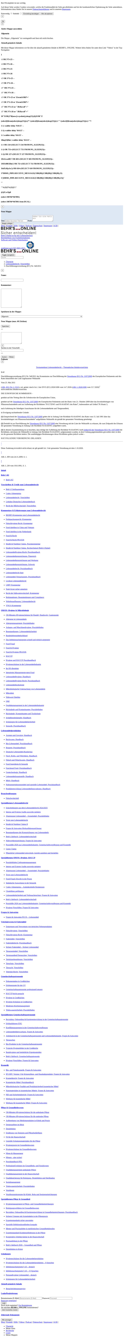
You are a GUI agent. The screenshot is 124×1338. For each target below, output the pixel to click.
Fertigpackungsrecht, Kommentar (18, 519)
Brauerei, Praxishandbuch (16, 748)
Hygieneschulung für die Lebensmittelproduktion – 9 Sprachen (30, 1263)
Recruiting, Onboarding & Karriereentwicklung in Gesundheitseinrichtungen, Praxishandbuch (42, 1212)
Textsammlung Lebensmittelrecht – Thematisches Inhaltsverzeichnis (62, 367)
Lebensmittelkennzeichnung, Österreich (21, 556)
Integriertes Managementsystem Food (20, 673)
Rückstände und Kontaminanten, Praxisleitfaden (24, 709)
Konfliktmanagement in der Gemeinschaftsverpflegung (27, 1028)
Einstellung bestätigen (31, 14)
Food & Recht (11, 536)
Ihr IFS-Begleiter (12, 668)
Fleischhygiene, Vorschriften (17, 931)
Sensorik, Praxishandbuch (16, 726)
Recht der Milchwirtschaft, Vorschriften (21, 506)
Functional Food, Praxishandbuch (19, 768)
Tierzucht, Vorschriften (14, 968)
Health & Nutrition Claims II (17, 824)
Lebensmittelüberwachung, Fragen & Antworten (24, 1032)
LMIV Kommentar (13, 585)
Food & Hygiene (12, 648)
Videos (21, 226)
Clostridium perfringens (15, 891)
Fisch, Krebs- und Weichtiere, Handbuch (21, 756)
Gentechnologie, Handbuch (16, 772)
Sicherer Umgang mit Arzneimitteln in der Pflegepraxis (27, 1216)
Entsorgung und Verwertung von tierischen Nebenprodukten (29, 927)
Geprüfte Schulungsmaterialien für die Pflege (23, 1141)
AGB (55, 226)
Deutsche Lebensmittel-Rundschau (19, 752)
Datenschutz (37, 226)
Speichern (5, 326)
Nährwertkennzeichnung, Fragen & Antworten (24, 841)
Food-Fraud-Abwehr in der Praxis (19, 879)
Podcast (29, 226)
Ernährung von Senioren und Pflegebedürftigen (24, 1133)
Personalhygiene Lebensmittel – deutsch (21, 1275)
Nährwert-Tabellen (13, 697)
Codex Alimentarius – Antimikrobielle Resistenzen (25, 887)
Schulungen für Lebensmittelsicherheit (20, 722)
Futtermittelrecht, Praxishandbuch (18, 943)
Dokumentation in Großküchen (18, 981)
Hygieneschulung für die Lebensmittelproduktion (24, 1259)
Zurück (4, 357)
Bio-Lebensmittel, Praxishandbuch (19, 744)
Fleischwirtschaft (12, 798)
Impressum (66, 9)
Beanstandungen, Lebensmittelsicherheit (21, 631)
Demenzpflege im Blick (15, 1125)
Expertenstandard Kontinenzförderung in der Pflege (25, 1233)
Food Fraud (10, 644)
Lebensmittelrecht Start (14, 573)
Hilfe (16, 226)
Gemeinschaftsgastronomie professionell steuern (24, 989)
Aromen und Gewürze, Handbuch (19, 735)
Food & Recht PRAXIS (15, 540)
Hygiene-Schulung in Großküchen (19, 1002)
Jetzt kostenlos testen (10, 1310)
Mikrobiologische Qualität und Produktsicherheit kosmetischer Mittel (32, 1086)
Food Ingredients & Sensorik (17, 764)
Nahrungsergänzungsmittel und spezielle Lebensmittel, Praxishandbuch (33, 785)
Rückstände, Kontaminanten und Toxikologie (23, 714)
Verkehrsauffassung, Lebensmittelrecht (20, 601)
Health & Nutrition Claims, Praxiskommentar (23, 544)
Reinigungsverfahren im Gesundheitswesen (22, 1208)
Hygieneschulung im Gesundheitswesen (21, 1149)
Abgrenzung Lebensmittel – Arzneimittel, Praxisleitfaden (27, 816)
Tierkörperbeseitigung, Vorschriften (19, 959)
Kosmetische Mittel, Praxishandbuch (20, 1082)
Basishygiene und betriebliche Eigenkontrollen (23, 1052)
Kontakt (9, 226)
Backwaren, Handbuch (14, 739)
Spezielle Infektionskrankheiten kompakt (21, 1225)
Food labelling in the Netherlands (18, 532)
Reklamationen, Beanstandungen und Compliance (25, 597)
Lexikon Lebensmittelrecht (16, 581)
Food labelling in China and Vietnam (20, 527)
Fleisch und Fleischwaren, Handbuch (20, 760)
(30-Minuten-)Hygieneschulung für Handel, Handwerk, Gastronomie (32, 615)
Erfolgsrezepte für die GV (16, 985)
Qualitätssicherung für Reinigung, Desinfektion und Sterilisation (30, 1178)
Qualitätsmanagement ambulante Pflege (21, 1170)
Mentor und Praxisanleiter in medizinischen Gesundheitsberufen (30, 1229)
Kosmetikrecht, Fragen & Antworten (20, 1078)
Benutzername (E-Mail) (10, 1298)
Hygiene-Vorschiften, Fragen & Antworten (22, 908)
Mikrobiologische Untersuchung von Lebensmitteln (25, 689)
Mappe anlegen (7, 223)
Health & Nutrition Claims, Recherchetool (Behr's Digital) (28, 548)
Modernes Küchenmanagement (18, 1006)
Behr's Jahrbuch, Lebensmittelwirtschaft (21, 837)
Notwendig (5, 14)
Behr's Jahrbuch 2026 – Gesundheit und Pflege (24, 1245)
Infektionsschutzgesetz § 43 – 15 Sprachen (22, 1271)
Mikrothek (10, 693)
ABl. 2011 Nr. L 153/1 (10, 387)
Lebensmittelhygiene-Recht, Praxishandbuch (23, 552)
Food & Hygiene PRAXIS (16, 652)
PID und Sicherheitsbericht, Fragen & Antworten (24, 1095)
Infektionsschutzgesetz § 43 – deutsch (20, 1267)
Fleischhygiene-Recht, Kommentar (19, 523)
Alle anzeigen (6, 1320)
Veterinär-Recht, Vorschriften (17, 972)
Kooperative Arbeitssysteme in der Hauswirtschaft (25, 1237)
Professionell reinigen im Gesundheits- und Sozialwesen (27, 1166)
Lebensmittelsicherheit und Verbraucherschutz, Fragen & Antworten (32, 895)
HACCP (9, 656)
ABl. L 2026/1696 (80, 387)
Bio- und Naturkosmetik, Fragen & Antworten (23, 1070)
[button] (62, 470)
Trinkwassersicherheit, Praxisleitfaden (20, 1010)
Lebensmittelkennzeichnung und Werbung (22, 560)
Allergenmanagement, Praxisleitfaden (20, 623)
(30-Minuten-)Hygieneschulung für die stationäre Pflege (27, 1116)
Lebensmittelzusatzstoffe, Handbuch (20, 776)
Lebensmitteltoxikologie (15, 685)
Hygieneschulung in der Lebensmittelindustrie (23, 664)
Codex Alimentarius (13, 493)
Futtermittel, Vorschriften (15, 939)
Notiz (30, 221)
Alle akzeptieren (47, 14)
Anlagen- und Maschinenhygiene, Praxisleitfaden (24, 627)
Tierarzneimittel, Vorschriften (17, 951)
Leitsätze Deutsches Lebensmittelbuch (20, 502)
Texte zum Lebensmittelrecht (17, 820)
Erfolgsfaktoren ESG (14, 1024)
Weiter (11, 357)
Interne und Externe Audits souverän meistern (23, 812)
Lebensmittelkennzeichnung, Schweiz (20, 564)
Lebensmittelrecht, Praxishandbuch (19, 569)
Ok (3, 21)
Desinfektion (11, 1129)
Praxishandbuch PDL (14, 1162)
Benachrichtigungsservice (15, 1289)
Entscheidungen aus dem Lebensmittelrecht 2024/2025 (27, 808)
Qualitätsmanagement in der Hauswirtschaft (22, 1174)
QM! (8, 701)
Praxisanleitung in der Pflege (17, 1241)
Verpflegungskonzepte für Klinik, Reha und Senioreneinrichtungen (31, 1194)
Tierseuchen (10, 1040)
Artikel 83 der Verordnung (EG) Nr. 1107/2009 (101, 430)
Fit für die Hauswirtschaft (15, 1137)
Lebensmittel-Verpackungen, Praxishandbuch (23, 577)
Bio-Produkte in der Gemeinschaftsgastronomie (24, 1044)
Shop (3, 226)
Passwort (45, 1298)
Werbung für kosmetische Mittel (18, 1099)
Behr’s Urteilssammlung (15, 489)
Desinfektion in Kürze (14, 1249)
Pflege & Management (14, 1153)
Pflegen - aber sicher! (14, 1157)
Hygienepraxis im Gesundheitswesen (20, 1145)
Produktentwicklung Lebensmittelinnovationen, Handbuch (28, 789)
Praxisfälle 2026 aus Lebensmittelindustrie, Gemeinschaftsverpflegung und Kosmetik (38, 845)
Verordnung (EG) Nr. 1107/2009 (79, 376)
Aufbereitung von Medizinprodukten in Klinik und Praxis (28, 1121)
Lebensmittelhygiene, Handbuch (18, 677)
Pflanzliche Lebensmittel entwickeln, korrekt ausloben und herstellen (32, 853)
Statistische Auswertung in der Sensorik (21, 883)
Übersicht (9, 262)
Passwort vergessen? (9, 1301)
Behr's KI (9, 480)
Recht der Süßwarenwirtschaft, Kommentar (22, 593)
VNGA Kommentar (13, 606)
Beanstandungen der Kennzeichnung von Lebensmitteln (27, 832)
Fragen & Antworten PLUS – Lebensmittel (22, 917)
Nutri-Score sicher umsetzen (16, 589)
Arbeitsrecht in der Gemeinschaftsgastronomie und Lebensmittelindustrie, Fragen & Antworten (42, 1036)
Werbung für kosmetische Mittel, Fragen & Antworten (26, 1103)
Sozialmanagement (13, 1182)
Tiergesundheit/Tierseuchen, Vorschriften (21, 955)
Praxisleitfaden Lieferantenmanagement (21, 862)
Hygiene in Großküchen (15, 998)
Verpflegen (10, 1190)
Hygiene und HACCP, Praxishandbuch (21, 660)
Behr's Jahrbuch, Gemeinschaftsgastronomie (23, 1056)
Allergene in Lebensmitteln (16, 619)
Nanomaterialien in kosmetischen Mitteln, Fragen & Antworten (30, 1091)
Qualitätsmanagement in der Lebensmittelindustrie (25, 705)
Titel (2, 221)
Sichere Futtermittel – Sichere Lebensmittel (22, 947)
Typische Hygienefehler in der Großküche (22, 1048)
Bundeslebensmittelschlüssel (16, 636)
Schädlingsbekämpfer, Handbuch (18, 718)
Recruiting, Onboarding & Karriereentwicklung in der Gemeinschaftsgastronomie (37, 1019)
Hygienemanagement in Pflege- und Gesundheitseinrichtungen (30, 1204)
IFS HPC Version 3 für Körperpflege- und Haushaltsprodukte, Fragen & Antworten (38, 1074)
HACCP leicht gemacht (15, 994)
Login (4, 1303)
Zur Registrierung (25, 1305)
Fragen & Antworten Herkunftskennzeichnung (23, 828)
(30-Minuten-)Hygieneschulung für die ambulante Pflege (27, 1112)
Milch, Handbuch (12, 781)
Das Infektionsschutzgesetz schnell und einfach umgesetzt (28, 640)
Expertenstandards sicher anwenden (19, 1220)
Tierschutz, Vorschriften (15, 963)
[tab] (62, 470)
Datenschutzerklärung (41, 9)
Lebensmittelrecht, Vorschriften (18, 264)
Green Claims (11, 849)
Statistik (16, 14)
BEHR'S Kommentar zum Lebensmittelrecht (23, 515)
